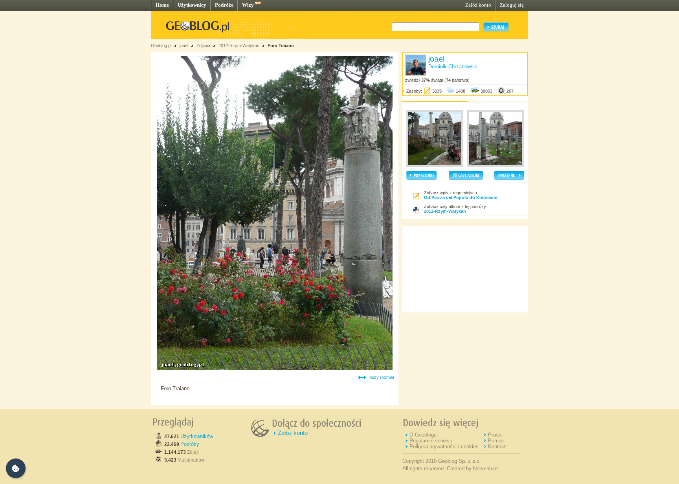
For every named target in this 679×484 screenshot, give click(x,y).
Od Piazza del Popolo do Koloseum (460, 197)
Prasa (494, 435)
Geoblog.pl (161, 45)
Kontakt (497, 446)
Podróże (224, 5)
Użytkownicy (192, 5)
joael (184, 45)
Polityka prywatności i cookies (444, 446)
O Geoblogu (423, 435)
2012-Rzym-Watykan (238, 45)
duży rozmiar (382, 377)
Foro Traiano (281, 45)
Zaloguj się (512, 5)
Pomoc (496, 441)
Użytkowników (196, 436)
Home (162, 5)
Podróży (189, 444)
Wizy (248, 5)
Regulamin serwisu (430, 441)
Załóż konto (478, 5)
